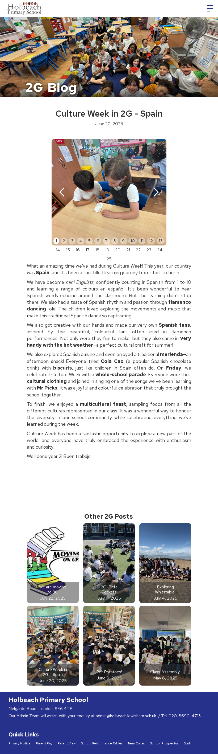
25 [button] (109, 259)
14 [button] (58, 250)
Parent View (67, 743)
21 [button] (128, 250)
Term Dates (136, 743)
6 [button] (98, 241)
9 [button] (123, 241)
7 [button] (106, 241)
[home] (24, 8)
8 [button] (115, 241)
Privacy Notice (20, 743)
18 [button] (97, 250)
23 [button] (148, 250)
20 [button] (117, 250)
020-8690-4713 (185, 716)
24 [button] (159, 250)
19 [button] (107, 250)
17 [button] (88, 250)
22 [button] (138, 250)
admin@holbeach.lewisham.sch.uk (126, 716)
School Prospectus (164, 743)
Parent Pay (44, 743)
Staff (187, 743)
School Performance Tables (101, 743)
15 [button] (68, 250)
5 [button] (89, 241)
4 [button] (80, 241)
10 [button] (133, 241)
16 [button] (78, 250)
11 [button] (142, 241)
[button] (210, 9)
